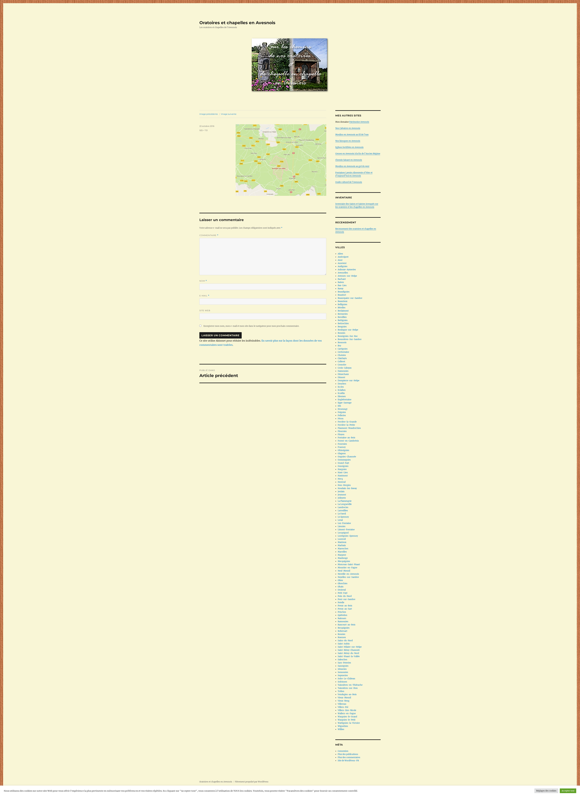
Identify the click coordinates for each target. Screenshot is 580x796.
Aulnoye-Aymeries (347, 269)
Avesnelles (343, 272)
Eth (339, 406)
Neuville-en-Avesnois (348, 574)
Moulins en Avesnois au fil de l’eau (352, 134)
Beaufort (342, 295)
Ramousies (343, 621)
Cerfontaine (343, 352)
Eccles (341, 387)
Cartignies (343, 349)
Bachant (342, 279)
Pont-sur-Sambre (346, 599)
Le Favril (342, 513)
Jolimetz (342, 498)
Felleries (342, 415)
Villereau (342, 704)
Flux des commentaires (349, 757)
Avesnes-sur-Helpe (347, 276)
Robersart (342, 631)
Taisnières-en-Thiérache (350, 685)
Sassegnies (343, 666)
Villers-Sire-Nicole (347, 710)
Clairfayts (342, 358)
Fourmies (342, 444)
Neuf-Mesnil (344, 571)
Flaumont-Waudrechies (349, 428)
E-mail (204, 295)
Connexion (343, 751)
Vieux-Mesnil (344, 697)
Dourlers (342, 383)
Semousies (343, 672)
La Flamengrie (344, 501)
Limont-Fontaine (346, 529)
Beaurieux (342, 301)
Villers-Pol (343, 707)
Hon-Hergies (344, 485)
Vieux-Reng (343, 701)
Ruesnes (342, 637)
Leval (340, 520)
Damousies (343, 371)
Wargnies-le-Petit (346, 720)
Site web (204, 310)
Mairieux (342, 542)
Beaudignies (344, 291)
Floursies (342, 431)
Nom (203, 281)
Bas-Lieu (342, 285)
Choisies (342, 355)
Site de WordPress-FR (348, 760)
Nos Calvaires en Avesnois (347, 128)
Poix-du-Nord (345, 596)
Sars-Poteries (344, 662)
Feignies (342, 412)
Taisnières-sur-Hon (348, 688)
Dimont (341, 377)
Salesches (342, 659)
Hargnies (342, 469)
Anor (340, 260)
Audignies (342, 266)
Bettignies (343, 320)
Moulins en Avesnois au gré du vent (352, 166)
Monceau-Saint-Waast (349, 564)
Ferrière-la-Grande (347, 421)
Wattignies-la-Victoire (349, 723)
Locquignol (343, 532)
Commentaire (208, 235)
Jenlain (341, 491)
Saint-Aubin (344, 643)
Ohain (340, 586)
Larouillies (343, 510)
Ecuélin (341, 393)
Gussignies (343, 466)
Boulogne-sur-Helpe (348, 330)
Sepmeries (343, 675)
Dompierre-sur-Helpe (348, 380)
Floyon (341, 434)
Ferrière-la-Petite (346, 425)
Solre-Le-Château (346, 678)
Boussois (342, 342)
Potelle (341, 602)
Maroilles (342, 551)
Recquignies (344, 628)
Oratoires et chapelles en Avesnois (237, 22)
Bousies (341, 333)
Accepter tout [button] (568, 791)
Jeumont (342, 494)
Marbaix (342, 545)
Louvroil (342, 539)
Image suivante (228, 114)
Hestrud (342, 482)
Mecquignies (344, 561)
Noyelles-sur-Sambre (348, 577)
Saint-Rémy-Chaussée (349, 650)
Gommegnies (344, 460)
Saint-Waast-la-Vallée (349, 656)
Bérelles (341, 307)
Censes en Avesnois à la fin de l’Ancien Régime (357, 153)
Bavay (340, 288)
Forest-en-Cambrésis (348, 441)
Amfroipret (343, 257)
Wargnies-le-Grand (347, 716)
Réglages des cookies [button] (546, 791)
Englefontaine (344, 399)
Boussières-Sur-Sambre (349, 339)
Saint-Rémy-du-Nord (348, 653)
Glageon (342, 453)
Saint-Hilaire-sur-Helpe (350, 647)
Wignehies (343, 726)
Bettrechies (343, 323)
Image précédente (208, 114)
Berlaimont (343, 311)
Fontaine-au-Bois (346, 437)
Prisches (342, 612)
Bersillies (342, 317)
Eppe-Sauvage (344, 402)
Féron (340, 418)
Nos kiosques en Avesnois (347, 141)
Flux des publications (348, 754)
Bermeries (343, 314)
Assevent (342, 263)
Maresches (343, 548)
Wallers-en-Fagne (347, 713)
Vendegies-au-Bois (347, 694)
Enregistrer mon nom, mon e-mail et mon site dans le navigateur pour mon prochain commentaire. (251, 326)
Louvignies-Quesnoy (348, 536)
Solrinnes (342, 681)
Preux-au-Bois (345, 605)
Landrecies (343, 507)
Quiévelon (342, 615)
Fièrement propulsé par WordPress (251, 781)
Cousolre (342, 364)
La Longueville (345, 504)
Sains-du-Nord (345, 640)
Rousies (341, 634)
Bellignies (342, 304)
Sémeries (342, 669)
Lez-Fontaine (344, 523)
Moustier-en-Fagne (347, 567)
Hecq (340, 479)
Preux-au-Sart (345, 609)
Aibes (340, 253)
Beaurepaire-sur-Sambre (350, 298)
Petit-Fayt (342, 593)
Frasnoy (342, 447)
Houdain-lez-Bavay (347, 488)
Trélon (341, 691)
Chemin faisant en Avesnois (348, 160)
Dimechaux (343, 374)
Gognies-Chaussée (347, 456)
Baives (341, 282)
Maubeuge (343, 558)
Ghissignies (343, 450)
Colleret (341, 361)
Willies (341, 729)
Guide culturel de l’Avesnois (348, 182)
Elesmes (342, 396)
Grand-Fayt (343, 463)
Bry (339, 345)
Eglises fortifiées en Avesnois (349, 147)
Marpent (342, 555)
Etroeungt (342, 409)
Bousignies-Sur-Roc (348, 336)
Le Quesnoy (343, 517)
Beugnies (342, 326)
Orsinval (342, 590)
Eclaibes (342, 390)
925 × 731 (203, 130)
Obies (340, 580)
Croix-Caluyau (344, 368)
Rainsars (342, 618)
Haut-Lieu (343, 472)
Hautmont (343, 475)
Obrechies (342, 583)
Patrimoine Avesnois (359, 122)
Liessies (341, 526)
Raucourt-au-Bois (346, 624)
